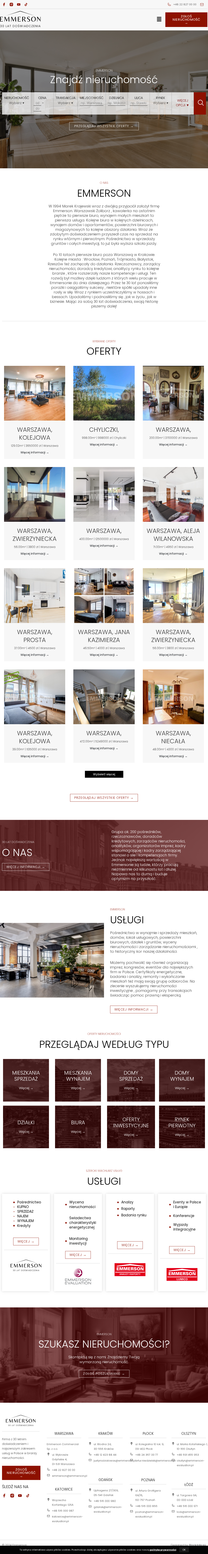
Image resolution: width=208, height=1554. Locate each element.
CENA (42, 98)
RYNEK (160, 98)
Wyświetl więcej (104, 774)
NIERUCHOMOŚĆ (16, 98)
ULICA (138, 98)
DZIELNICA (116, 98)
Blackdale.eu (197, 1545)
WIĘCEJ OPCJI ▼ (182, 102)
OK (184, 1549)
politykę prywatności (163, 1549)
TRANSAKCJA (65, 98)
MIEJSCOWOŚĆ (91, 98)
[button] (159, 19)
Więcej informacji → (35, 452)
